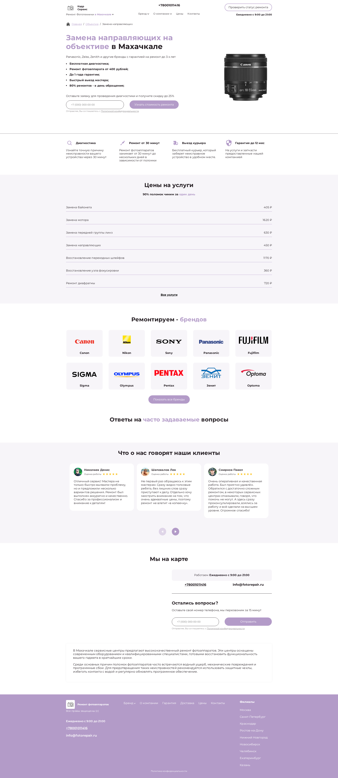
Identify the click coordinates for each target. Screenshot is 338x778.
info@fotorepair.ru (248, 585)
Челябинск (248, 751)
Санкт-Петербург (253, 716)
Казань (245, 765)
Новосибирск (250, 744)
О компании (161, 13)
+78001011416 (169, 5)
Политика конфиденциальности (169, 771)
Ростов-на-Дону (251, 730)
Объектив (92, 24)
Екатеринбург (250, 758)
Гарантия (169, 703)
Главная (77, 24)
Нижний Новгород (254, 737)
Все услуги (169, 294)
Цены (179, 13)
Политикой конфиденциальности (120, 111)
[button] (175, 531)
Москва (245, 710)
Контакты (193, 13)
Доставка (187, 703)
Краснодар (248, 723)
